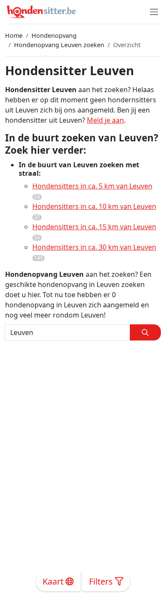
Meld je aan (105, 120)
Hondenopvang (54, 35)
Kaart (54, 581)
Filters (102, 581)
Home (14, 35)
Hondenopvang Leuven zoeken (59, 45)
